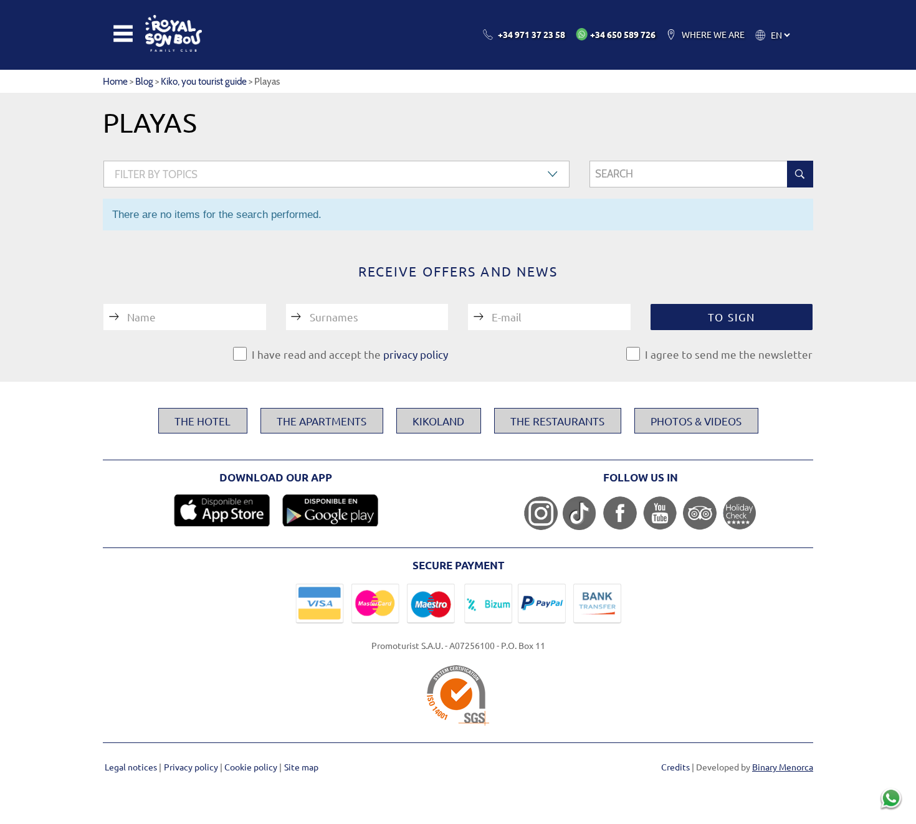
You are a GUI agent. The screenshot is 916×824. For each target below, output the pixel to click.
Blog (144, 81)
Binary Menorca (782, 766)
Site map (301, 766)
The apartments (321, 420)
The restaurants (557, 420)
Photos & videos (696, 420)
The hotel (202, 420)
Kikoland (438, 420)
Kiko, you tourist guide (204, 81)
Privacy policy (192, 766)
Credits (675, 766)
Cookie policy (251, 766)
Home (115, 81)
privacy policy (415, 354)
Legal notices (132, 766)
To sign (731, 316)
